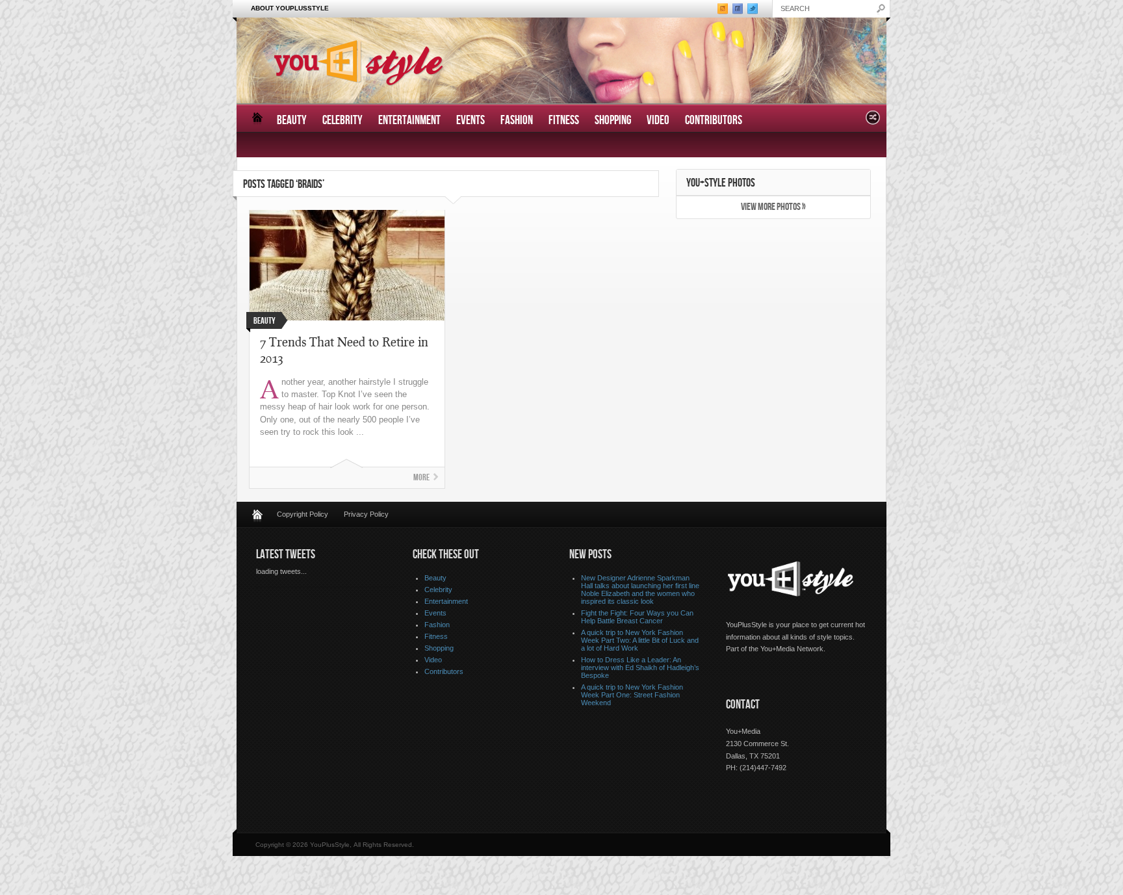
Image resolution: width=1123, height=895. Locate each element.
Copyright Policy (302, 514)
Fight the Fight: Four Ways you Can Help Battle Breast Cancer (637, 617)
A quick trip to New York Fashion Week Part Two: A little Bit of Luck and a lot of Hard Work (640, 640)
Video (658, 120)
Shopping (613, 120)
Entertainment (409, 120)
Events (470, 120)
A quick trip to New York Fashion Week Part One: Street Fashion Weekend (632, 695)
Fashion (516, 120)
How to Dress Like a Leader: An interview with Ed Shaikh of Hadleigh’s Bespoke (640, 667)
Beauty (292, 120)
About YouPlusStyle (290, 8)
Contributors (713, 120)
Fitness (564, 120)
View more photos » (773, 207)
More (421, 477)
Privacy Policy (366, 514)
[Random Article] (873, 121)
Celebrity (342, 120)
